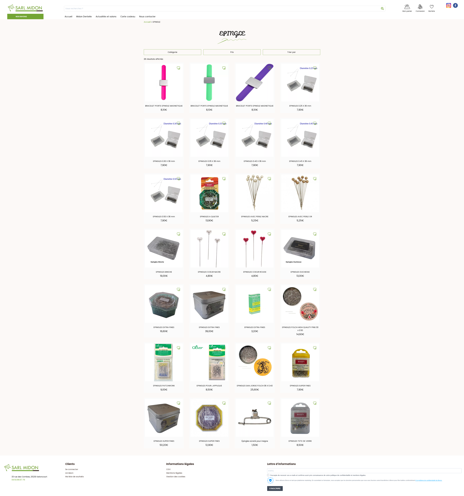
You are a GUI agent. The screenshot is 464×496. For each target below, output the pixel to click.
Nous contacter (147, 16)
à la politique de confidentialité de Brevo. (428, 480)
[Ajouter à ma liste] (178, 68)
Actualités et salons (106, 16)
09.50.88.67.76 (18, 479)
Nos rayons (21, 16)
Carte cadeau (127, 16)
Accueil (68, 16)
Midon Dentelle (84, 16)
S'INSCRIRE (275, 489)
